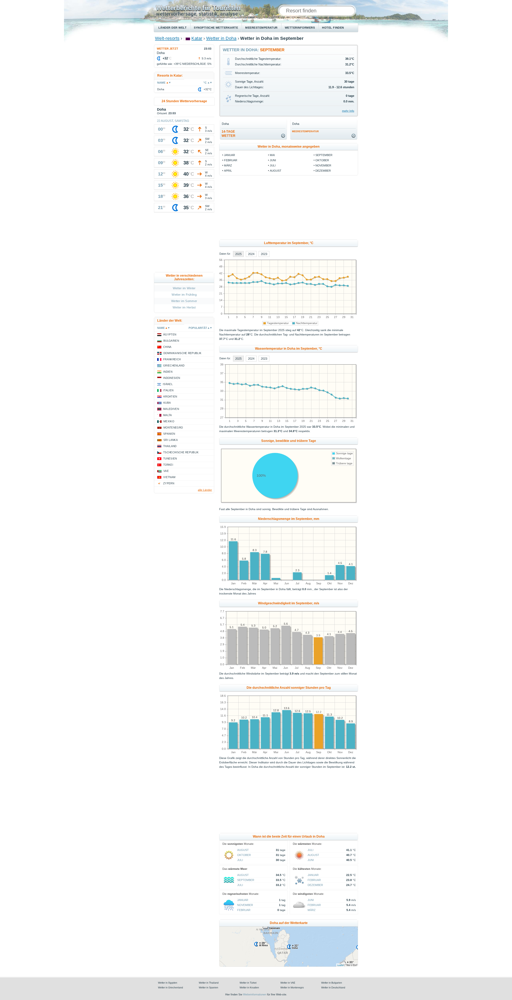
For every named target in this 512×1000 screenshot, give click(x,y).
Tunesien (170, 458)
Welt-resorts (167, 38)
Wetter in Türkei (248, 982)
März (228, 165)
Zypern (168, 483)
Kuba (167, 402)
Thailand (170, 446)
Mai (272, 155)
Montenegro (173, 427)
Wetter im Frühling (184, 294)
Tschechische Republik (181, 452)
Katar (196, 38)
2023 (264, 254)
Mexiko (168, 421)
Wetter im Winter (184, 288)
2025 (238, 254)
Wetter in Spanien (208, 987)
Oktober (322, 160)
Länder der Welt (172, 27)
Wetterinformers (300, 27)
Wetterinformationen (254, 994)
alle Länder (205, 489)
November (323, 165)
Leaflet (340, 965)
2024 (251, 254)
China (167, 346)
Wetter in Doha (221, 38)
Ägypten (169, 334)
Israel (168, 384)
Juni (273, 160)
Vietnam (169, 477)
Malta (167, 415)
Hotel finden (333, 27)
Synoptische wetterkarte (216, 27)
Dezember (323, 170)
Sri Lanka (170, 439)
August (275, 170)
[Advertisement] (321, 207)
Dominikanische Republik (182, 353)
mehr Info (348, 110)
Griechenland (173, 365)
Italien (168, 390)
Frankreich (172, 359)
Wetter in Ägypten (167, 982)
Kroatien (170, 396)
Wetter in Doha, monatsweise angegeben (289, 146)
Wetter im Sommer (184, 301)
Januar (229, 155)
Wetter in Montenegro (292, 987)
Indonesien (171, 377)
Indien (167, 371)
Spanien (169, 433)
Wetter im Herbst (184, 307)
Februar (230, 160)
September (323, 155)
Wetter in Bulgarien (331, 982)
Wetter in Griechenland (170, 987)
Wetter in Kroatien (249, 987)
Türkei (168, 464)
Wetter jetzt (167, 48)
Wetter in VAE (287, 982)
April (228, 170)
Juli (273, 165)
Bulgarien (171, 340)
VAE (166, 470)
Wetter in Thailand (209, 982)
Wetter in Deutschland (333, 987)
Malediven (171, 408)
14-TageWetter (228, 133)
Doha (160, 89)
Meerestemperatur (261, 27)
